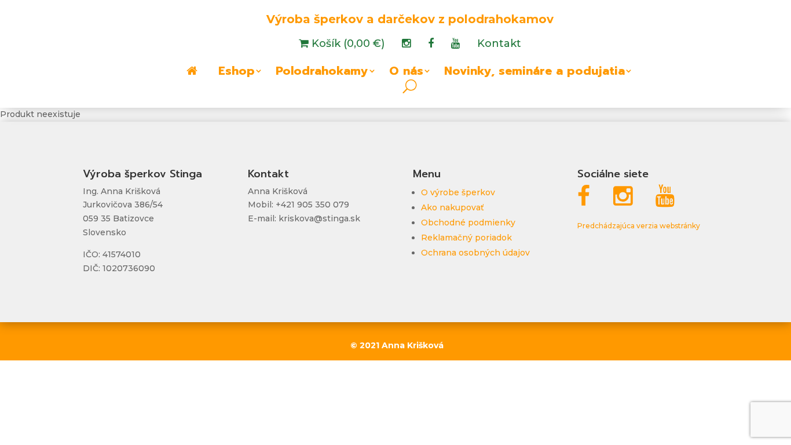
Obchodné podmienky (468, 222)
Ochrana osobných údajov (475, 252)
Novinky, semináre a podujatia (534, 73)
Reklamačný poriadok (466, 237)
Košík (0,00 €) (346, 44)
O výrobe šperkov (458, 192)
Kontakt (499, 44)
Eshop (236, 73)
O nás (406, 73)
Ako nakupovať (452, 207)
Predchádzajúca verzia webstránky (638, 225)
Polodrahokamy (322, 73)
